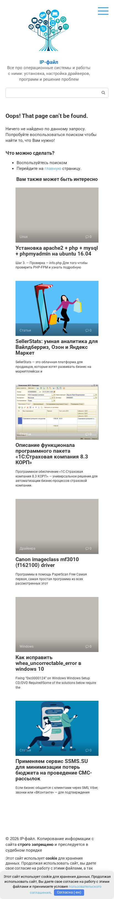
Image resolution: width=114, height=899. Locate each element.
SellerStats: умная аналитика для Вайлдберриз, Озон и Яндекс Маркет (56, 347)
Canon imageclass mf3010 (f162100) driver (47, 562)
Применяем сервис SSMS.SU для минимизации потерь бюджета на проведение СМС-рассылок (53, 770)
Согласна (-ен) (69, 892)
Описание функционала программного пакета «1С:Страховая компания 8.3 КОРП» (51, 454)
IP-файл (49, 62)
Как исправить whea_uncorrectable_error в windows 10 (48, 663)
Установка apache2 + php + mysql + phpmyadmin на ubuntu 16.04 (56, 251)
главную (53, 168)
